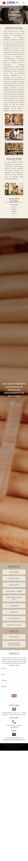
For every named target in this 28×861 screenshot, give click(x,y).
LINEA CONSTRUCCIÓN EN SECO (14, 598)
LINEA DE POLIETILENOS (14, 625)
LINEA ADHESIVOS (14, 618)
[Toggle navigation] (23, 2)
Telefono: (4, 680)
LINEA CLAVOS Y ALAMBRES (14, 591)
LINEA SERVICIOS (14, 637)
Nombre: (3, 668)
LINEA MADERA (14, 606)
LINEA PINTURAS (14, 578)
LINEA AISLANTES (14, 585)
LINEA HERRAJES (14, 572)
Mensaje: (3, 686)
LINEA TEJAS (14, 612)
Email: (3, 674)
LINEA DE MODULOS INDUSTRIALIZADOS (14, 644)
